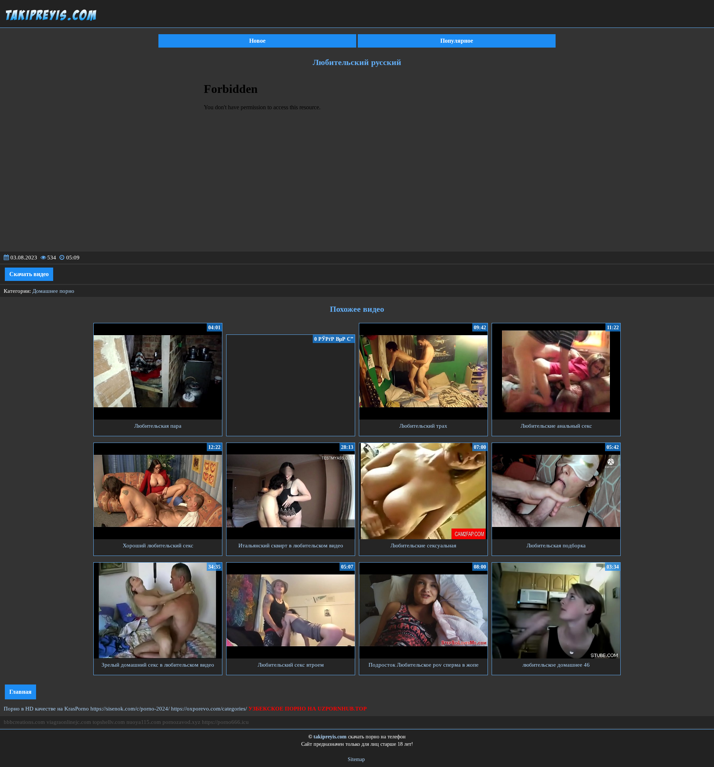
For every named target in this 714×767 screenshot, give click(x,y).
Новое (257, 41)
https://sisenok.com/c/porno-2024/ (130, 709)
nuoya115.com (143, 722)
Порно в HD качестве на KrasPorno (46, 709)
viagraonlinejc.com (68, 722)
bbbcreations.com (24, 722)
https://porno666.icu (225, 722)
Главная (20, 692)
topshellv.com (109, 722)
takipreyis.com (330, 737)
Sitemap (356, 759)
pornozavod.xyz (181, 722)
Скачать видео (29, 274)
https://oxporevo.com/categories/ (209, 709)
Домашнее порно (53, 291)
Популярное (456, 41)
